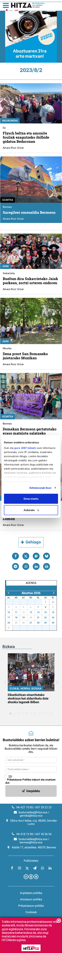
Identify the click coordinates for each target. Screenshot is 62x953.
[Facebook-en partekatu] (15, 556)
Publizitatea (31, 860)
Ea (4, 127)
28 (18, 602)
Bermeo (7, 207)
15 (45, 612)
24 (9, 623)
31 (40, 602)
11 (16, 612)
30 (33, 602)
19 (23, 617)
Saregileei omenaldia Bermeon (29, 212)
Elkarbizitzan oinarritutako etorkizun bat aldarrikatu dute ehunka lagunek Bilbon (28, 698)
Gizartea (7, 200)
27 (11, 602)
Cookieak (31, 912)
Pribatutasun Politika (19, 779)
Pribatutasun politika (31, 905)
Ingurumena (10, 120)
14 (38, 612)
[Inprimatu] (46, 566)
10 (9, 612)
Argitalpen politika (31, 893)
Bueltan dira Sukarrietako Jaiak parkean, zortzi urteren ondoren (30, 280)
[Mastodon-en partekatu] (36, 556)
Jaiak (5, 266)
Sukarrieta (9, 273)
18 (16, 617)
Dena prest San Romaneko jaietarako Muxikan (25, 355)
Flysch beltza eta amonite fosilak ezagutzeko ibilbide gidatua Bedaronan (26, 137)
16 (53, 612)
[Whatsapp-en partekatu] (25, 566)
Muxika (7, 348)
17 (9, 617)
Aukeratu (29, 509)
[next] (53, 593)
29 (25, 602)
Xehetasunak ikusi (40, 487)
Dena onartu (31, 498)
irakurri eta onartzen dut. (30, 781)
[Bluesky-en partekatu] (46, 556)
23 (53, 617)
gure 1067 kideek (25, 447)
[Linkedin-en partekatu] (36, 566)
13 (31, 612)
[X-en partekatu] (25, 556)
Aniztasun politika (31, 899)
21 (38, 617)
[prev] (8, 593)
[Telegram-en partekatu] (15, 566)
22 (45, 617)
